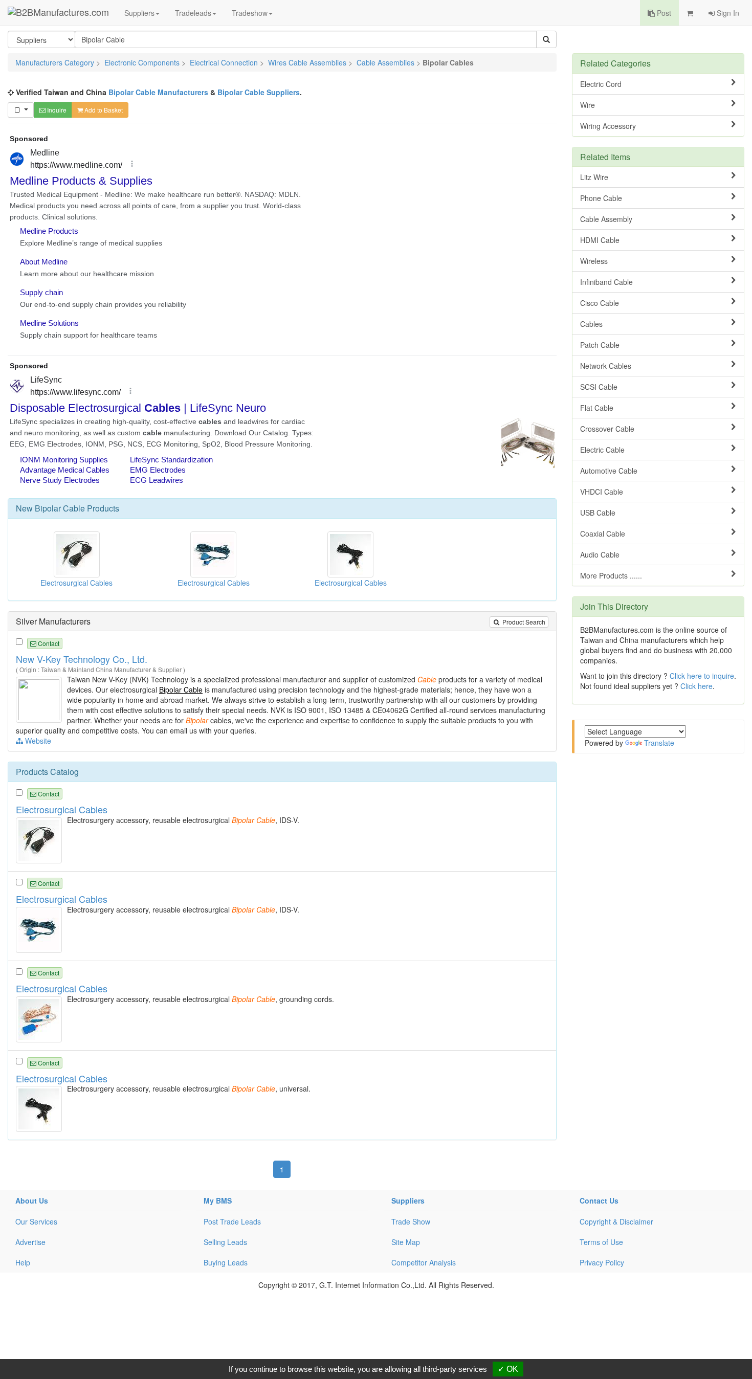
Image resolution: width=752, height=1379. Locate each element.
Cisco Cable (599, 303)
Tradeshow (250, 13)
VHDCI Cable (601, 491)
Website (37, 741)
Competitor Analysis (423, 1262)
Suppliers (139, 13)
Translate (659, 743)
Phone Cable (601, 198)
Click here (696, 686)
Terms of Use (601, 1242)
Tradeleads (193, 13)
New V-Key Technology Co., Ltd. (81, 658)
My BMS (218, 1200)
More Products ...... (611, 575)
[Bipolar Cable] (40, 699)
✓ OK (508, 1369)
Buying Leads (226, 1262)
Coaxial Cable (602, 533)
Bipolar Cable (60, 508)
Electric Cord (601, 84)
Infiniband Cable (606, 282)
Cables (591, 324)
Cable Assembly (606, 219)
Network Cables (605, 366)
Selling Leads (225, 1242)
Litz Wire (594, 177)
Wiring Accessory (608, 126)
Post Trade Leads (232, 1221)
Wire (587, 105)
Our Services (36, 1221)
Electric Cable (602, 449)
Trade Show (410, 1221)
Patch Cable (600, 345)
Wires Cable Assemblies (307, 62)
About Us (31, 1200)
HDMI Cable (600, 240)
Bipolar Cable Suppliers (258, 92)
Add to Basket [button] (103, 109)
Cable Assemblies (385, 62)
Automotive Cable (608, 470)
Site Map (405, 1242)
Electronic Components (142, 62)
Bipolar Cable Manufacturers (158, 92)
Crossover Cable (607, 429)
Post (663, 13)
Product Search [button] (523, 621)
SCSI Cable (598, 387)
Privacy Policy (602, 1262)
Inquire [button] (56, 109)
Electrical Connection (224, 62)
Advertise (30, 1242)
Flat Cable (596, 408)
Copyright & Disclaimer (616, 1221)
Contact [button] (47, 643)
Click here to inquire (702, 676)
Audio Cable (600, 554)
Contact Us (599, 1200)
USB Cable (597, 512)
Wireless (594, 261)
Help (22, 1262)
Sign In (727, 13)
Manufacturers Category (54, 62)
